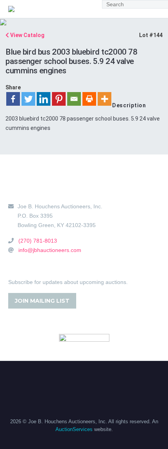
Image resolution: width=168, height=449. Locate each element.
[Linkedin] (43, 99)
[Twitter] (28, 99)
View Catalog (27, 35)
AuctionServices (74, 429)
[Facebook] (13, 99)
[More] (104, 99)
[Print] (89, 99)
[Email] (74, 99)
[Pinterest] (59, 99)
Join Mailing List (42, 300)
